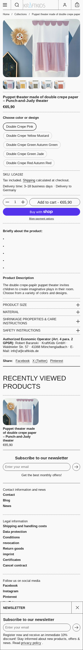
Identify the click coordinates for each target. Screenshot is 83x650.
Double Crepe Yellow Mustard (27, 136)
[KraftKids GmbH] (41, 5)
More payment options (41, 218)
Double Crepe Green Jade (25, 154)
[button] (17, 5)
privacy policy (31, 643)
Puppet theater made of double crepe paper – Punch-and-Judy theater (21, 422)
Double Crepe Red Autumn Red (28, 163)
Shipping (29, 180)
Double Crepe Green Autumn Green (32, 145)
